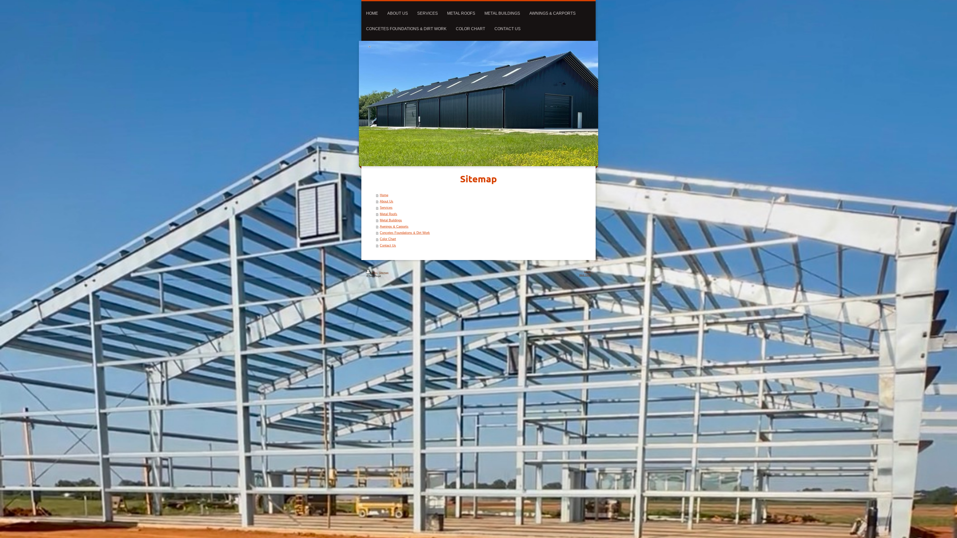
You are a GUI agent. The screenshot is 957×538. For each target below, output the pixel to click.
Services (386, 207)
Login (587, 271)
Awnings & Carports (394, 226)
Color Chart (388, 239)
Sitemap (384, 272)
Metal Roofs (388, 214)
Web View (585, 275)
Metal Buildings (391, 220)
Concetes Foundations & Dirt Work (405, 233)
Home (384, 195)
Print (374, 272)
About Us (386, 201)
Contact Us (388, 245)
